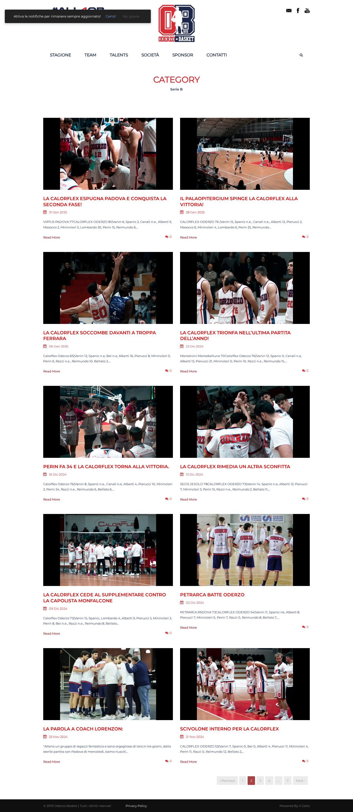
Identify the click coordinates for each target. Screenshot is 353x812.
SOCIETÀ (150, 55)
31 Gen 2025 (58, 212)
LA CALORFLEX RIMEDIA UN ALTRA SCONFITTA (235, 466)
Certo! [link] (111, 16)
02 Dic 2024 (195, 602)
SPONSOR (182, 55)
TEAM (90, 55)
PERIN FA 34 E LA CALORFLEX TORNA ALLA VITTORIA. (106, 466)
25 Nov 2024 (58, 737)
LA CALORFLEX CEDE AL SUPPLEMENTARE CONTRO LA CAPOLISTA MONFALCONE (104, 597)
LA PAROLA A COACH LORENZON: (83, 729)
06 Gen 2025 (58, 346)
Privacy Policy (136, 806)
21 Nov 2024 (195, 737)
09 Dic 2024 (58, 608)
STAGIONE (60, 55)
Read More (51, 237)
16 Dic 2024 (58, 474)
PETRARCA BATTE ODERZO (212, 594)
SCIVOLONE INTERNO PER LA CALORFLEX (229, 729)
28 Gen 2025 (195, 212)
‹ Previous (227, 780)
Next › (300, 780)
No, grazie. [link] (131, 16)
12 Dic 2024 (194, 474)
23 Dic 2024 (195, 346)
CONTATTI (217, 55)
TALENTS (119, 55)
